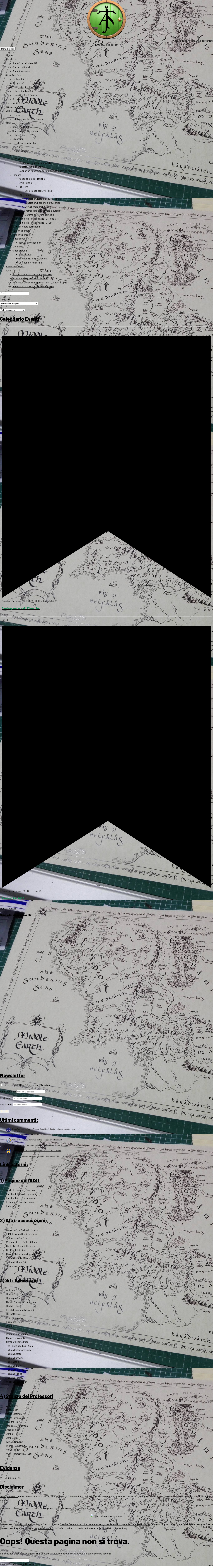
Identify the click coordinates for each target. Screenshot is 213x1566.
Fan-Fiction (25, 194)
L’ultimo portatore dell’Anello (39, 214)
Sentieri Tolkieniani (16, 1249)
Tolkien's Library (14, 1377)
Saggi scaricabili (20, 126)
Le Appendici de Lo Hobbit (38, 206)
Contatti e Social (21, 67)
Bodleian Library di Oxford (19, 1293)
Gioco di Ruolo (19, 250)
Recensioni (18, 138)
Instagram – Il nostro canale (20, 1201)
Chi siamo (11, 58)
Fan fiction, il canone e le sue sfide (42, 202)
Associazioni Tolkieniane (32, 178)
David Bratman (14, 1413)
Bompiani (11, 1297)
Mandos (10, 1325)
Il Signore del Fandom (30, 226)
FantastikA (18, 78)
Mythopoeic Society (16, 1237)
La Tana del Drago (15, 102)
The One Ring (25, 254)
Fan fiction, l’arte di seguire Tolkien (43, 198)
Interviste (17, 146)
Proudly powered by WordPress (24, 1563)
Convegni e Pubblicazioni (25, 130)
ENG (8, 270)
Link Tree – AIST (14, 1205)
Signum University (15, 1337)
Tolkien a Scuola (20, 150)
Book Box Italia (18, 1129)
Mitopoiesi (18, 82)
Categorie (5, 299)
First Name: (6, 1098)
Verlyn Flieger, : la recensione (51, 1129)
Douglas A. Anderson (17, 1425)
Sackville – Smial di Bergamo (21, 1245)
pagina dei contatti (43, 1528)
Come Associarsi (21, 70)
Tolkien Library (13, 1365)
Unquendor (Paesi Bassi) (18, 1265)
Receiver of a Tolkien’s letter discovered (33, 286)
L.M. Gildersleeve (15, 1441)
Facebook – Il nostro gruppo (20, 1193)
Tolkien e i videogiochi (30, 242)
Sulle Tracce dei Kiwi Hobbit (39, 190)
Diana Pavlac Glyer (15, 1417)
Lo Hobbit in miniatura (30, 262)
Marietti (10, 1329)
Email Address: (8, 1091)
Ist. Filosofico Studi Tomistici (21, 1233)
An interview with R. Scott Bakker (30, 278)
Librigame (17, 246)
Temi (8, 154)
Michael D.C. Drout (15, 1445)
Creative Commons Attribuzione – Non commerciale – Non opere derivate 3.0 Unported (105, 1524)
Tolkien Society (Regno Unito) (21, 1257)
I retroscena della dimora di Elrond (42, 210)
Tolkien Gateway (14, 1357)
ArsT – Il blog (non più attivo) (20, 1189)
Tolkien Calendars (21, 234)
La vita (16, 114)
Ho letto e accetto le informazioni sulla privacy (27, 1084)
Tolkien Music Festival (17, 1369)
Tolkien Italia (12, 1361)
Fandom (16, 174)
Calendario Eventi (15, 266)
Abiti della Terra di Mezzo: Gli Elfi (35, 222)
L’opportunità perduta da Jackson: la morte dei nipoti (46, 170)
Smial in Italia (25, 182)
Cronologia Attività (22, 98)
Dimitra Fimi (12, 1421)
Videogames (18, 238)
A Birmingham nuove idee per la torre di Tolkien (41, 1150)
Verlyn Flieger (13, 1449)
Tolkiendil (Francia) (16, 1261)
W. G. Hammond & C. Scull (19, 1453)
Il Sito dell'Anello (14, 1317)
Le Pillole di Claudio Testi (25, 142)
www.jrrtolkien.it (9, 1496)
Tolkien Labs (19, 134)
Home (9, 55)
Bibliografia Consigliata (18, 122)
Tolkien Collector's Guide (18, 1349)
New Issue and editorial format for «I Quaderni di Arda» (40, 282)
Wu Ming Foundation (16, 1381)
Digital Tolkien (13, 1305)
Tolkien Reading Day (22, 90)
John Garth (12, 1437)
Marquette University (17, 1333)
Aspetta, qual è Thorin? (31, 166)
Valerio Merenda (19, 1140)
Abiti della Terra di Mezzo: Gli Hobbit (37, 218)
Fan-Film (23, 186)
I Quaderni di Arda (15, 106)
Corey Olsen (12, 1409)
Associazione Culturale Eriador (22, 1229)
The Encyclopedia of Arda (19, 1345)
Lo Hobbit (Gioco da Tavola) (33, 258)
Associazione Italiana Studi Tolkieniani (193, 40)
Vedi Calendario (8, 908)
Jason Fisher (13, 1429)
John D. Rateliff (14, 1433)
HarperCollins (13, 1313)
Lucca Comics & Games (24, 94)
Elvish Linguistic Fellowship (20, 1309)
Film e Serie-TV (20, 158)
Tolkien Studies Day (22, 87)
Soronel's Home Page (17, 1341)
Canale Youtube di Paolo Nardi (21, 1301)
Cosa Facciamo (14, 75)
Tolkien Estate (13, 1353)
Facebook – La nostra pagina (21, 1197)
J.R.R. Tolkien (13, 110)
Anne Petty (12, 1405)
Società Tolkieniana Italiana (20, 1253)
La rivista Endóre (15, 1321)
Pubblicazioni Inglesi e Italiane (28, 118)
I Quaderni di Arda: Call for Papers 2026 (32, 274)
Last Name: (6, 1104)
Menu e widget (7, 49)
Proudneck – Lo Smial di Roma (22, 1241)
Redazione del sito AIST (24, 63)
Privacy (4, 1563)
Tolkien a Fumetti (21, 230)
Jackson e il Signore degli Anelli (35, 162)
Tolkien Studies (14, 1373)
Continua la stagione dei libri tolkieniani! (45, 1140)
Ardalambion (12, 1289)
